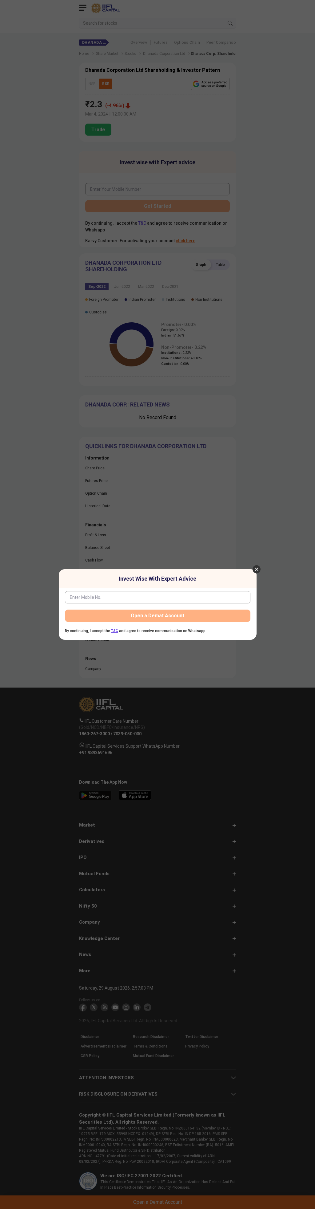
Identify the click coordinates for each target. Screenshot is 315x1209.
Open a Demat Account (157, 616)
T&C (114, 631)
